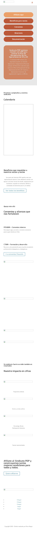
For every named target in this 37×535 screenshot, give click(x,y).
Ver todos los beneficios (15, 190)
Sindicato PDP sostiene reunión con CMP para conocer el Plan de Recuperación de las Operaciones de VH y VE (18, 53)
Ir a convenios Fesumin (14, 254)
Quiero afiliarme (12, 473)
